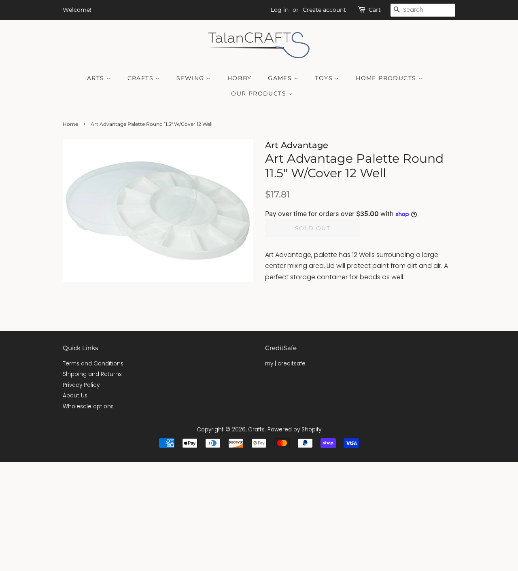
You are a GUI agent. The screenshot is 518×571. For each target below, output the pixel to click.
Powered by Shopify (294, 429)
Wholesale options (88, 406)
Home (70, 124)
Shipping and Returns (92, 374)
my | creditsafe (285, 363)
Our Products (259, 93)
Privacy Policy (81, 385)
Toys (325, 78)
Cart (375, 9)
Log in (280, 9)
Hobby (239, 78)
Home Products (387, 78)
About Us (75, 395)
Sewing (191, 78)
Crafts (141, 78)
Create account (324, 9)
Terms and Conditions (93, 363)
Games (281, 78)
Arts (96, 78)
